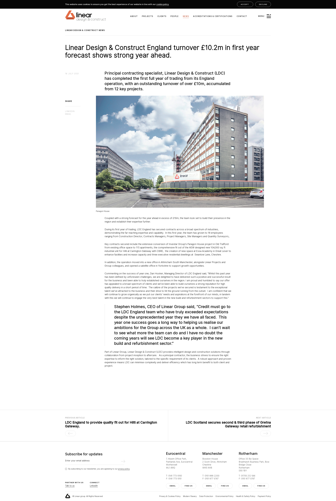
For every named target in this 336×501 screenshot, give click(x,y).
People (174, 16)
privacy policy (124, 469)
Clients (161, 16)
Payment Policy (264, 496)
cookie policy (162, 4)
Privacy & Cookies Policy (170, 496)
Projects (147, 16)
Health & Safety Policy (246, 496)
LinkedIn (94, 485)
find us (189, 486)
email (173, 486)
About (134, 16)
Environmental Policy (225, 496)
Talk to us (70, 485)
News (186, 16)
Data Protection (206, 496)
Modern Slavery (190, 496)
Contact (242, 16)
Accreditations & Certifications (212, 16)
